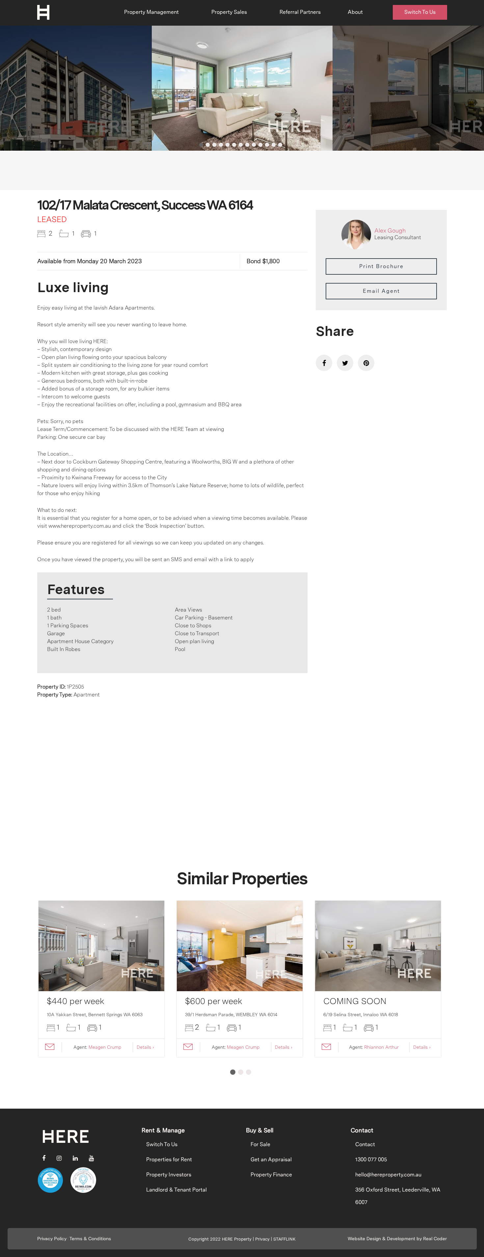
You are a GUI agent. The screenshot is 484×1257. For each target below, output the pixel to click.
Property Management (151, 12)
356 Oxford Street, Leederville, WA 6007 (398, 1196)
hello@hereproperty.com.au (388, 1174)
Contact (365, 1144)
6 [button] (234, 145)
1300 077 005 (371, 1159)
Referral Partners (300, 12)
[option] (242, 88)
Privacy (262, 1239)
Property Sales (229, 12)
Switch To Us (420, 12)
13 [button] (280, 145)
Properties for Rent (169, 1159)
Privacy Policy (52, 1238)
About (355, 12)
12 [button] (274, 145)
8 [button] (247, 145)
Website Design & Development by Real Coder (397, 1238)
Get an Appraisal (271, 1159)
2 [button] (208, 145)
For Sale (260, 1144)
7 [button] (241, 145)
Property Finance (271, 1174)
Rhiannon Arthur (381, 1047)
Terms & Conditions (90, 1238)
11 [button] (267, 145)
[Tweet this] (345, 363)
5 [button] (227, 145)
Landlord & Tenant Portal (176, 1190)
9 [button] (254, 145)
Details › (145, 1047)
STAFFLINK (284, 1239)
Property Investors (168, 1174)
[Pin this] (366, 363)
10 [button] (260, 145)
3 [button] (214, 145)
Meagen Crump (105, 1047)
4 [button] (221, 145)
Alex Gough (390, 230)
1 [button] (201, 145)
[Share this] (324, 363)
